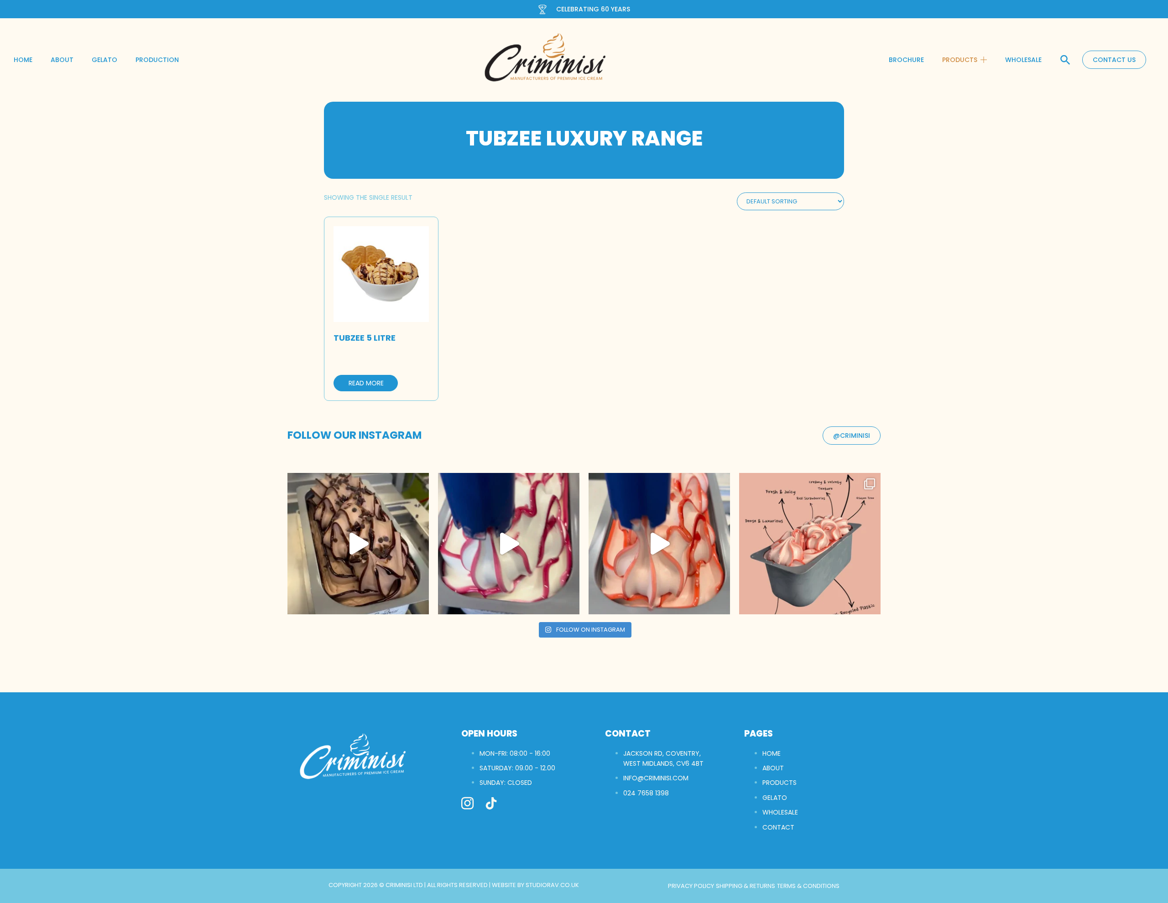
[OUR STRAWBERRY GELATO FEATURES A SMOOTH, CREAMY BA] (810, 543)
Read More (366, 383)
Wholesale (1023, 59)
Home (23, 59)
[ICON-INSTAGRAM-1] (467, 803)
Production (157, 59)
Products (959, 59)
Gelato (104, 59)
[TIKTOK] (491, 803)
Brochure (906, 59)
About (62, 59)
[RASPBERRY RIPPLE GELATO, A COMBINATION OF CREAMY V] (508, 543)
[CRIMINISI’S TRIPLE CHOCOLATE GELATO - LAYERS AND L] (358, 543)
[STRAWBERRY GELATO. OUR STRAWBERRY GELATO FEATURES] (659, 543)
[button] (1065, 59)
